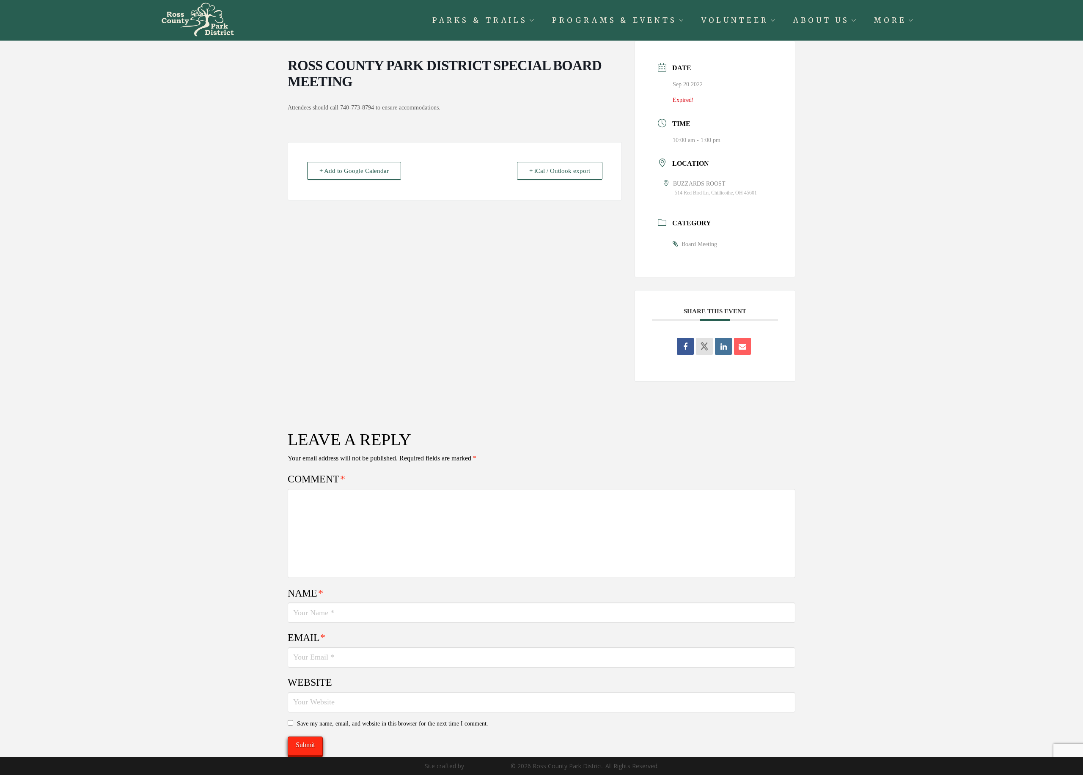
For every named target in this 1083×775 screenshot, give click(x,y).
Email (306, 637)
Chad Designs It (487, 766)
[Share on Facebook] (685, 346)
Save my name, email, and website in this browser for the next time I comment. (392, 723)
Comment (316, 479)
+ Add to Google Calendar (354, 170)
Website (310, 682)
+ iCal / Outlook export (559, 170)
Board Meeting (699, 244)
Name (305, 593)
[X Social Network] (704, 346)
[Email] (742, 346)
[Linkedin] (723, 346)
